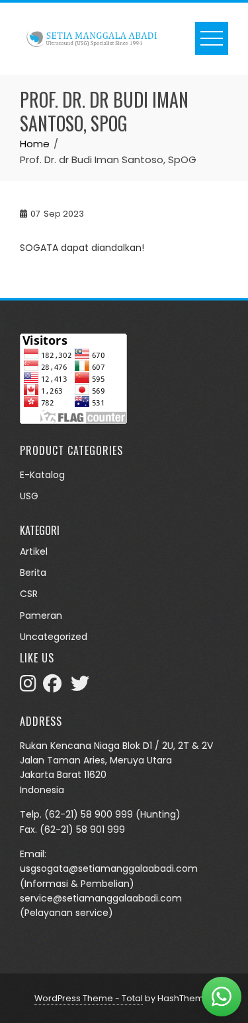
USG (29, 496)
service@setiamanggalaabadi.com (101, 898)
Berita (33, 572)
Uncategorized (53, 636)
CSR (29, 593)
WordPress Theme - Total (88, 998)
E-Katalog (42, 474)
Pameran (41, 615)
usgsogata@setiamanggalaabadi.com (109, 868)
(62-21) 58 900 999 (88, 814)
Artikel (34, 551)
